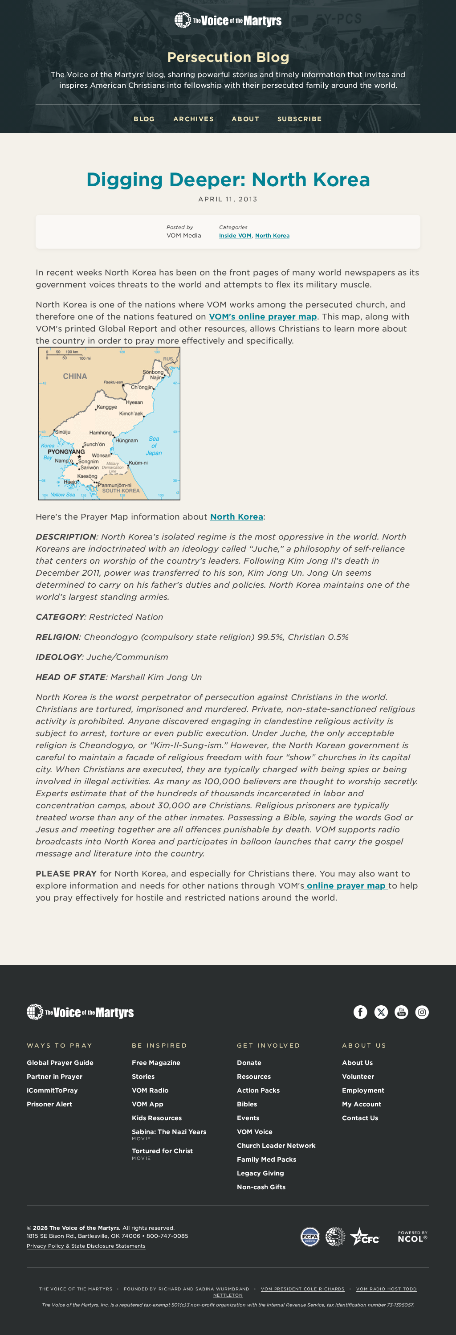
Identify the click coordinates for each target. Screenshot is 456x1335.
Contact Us (360, 1118)
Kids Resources (157, 1118)
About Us (357, 1062)
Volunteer (358, 1076)
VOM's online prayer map (263, 316)
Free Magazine (156, 1062)
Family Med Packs (266, 1159)
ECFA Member (310, 1237)
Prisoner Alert (49, 1104)
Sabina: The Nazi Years (169, 1135)
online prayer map (346, 885)
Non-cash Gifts (261, 1187)
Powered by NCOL (413, 1237)
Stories (143, 1076)
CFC (365, 1237)
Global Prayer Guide (60, 1062)
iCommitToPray (52, 1090)
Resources (254, 1076)
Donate (249, 1062)
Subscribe (299, 119)
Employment (363, 1090)
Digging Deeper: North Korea (228, 179)
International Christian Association (335, 1237)
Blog (144, 119)
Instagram (422, 1012)
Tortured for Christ (162, 1154)
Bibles (247, 1104)
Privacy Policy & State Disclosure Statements (86, 1246)
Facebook (361, 1012)
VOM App (147, 1104)
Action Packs (258, 1090)
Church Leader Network (276, 1145)
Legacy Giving (260, 1173)
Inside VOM (235, 235)
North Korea (272, 235)
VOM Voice (255, 1131)
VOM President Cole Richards (303, 1288)
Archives (193, 119)
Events (248, 1118)
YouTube (402, 1012)
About (246, 119)
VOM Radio (150, 1090)
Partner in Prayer (54, 1076)
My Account (361, 1104)
